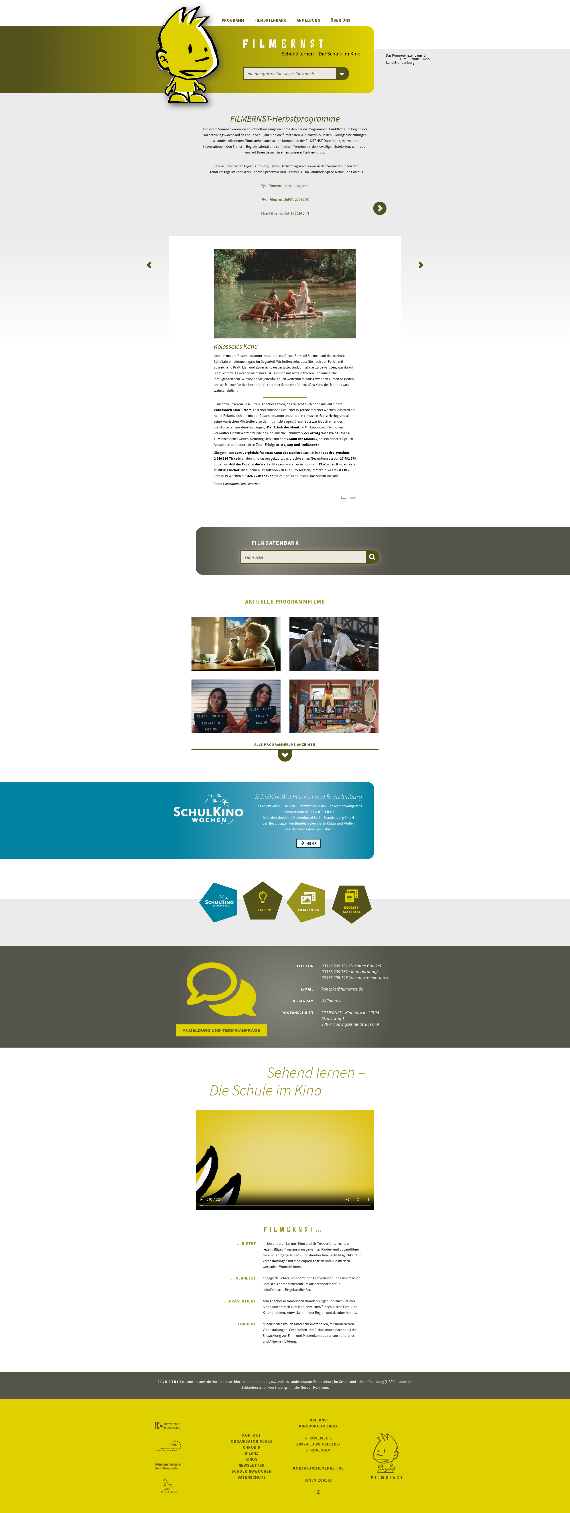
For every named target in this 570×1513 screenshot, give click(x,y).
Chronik (252, 1447)
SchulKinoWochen (252, 1471)
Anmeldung (308, 20)
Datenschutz (252, 1477)
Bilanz (251, 1453)
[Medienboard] (168, 1466)
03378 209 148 (335, 977)
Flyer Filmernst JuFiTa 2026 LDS (285, 199)
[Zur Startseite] (284, 45)
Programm (233, 20)
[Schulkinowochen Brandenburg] (218, 902)
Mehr (311, 843)
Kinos (252, 1459)
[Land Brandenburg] (168, 1486)
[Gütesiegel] (262, 902)
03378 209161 (318, 1480)
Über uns (340, 20)
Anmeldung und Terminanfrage (221, 1030)
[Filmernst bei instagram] (318, 1492)
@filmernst (332, 1000)
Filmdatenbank (270, 20)
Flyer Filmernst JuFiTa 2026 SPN (285, 213)
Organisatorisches (252, 1441)
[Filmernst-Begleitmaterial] (352, 902)
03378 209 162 (335, 971)
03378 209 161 (335, 965)
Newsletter (252, 1465)
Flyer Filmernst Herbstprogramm (285, 185)
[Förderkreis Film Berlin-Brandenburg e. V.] (168, 1426)
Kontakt (251, 1435)
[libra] (168, 1446)
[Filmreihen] (307, 902)
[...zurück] (348, 497)
